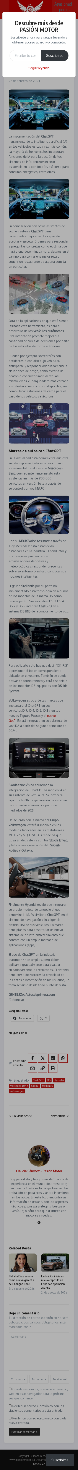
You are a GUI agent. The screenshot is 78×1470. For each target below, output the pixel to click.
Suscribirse (54, 55)
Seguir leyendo (39, 68)
